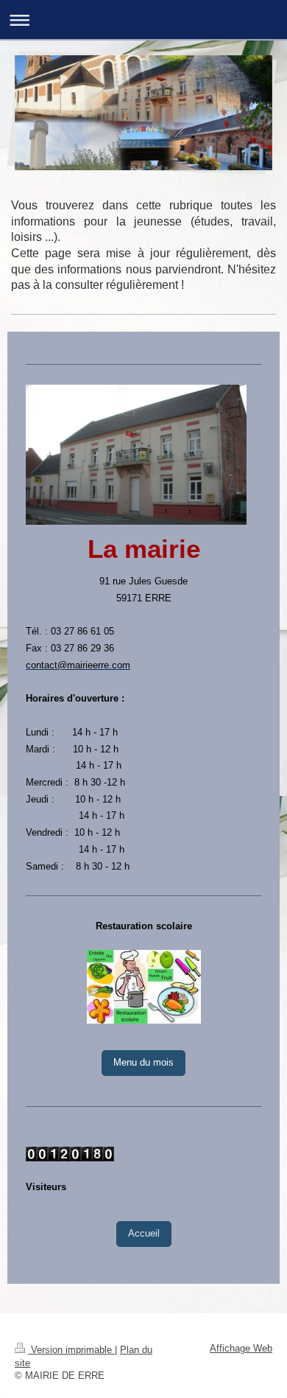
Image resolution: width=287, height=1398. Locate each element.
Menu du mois (143, 1063)
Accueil (144, 1234)
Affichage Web (241, 1348)
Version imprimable (71, 1350)
